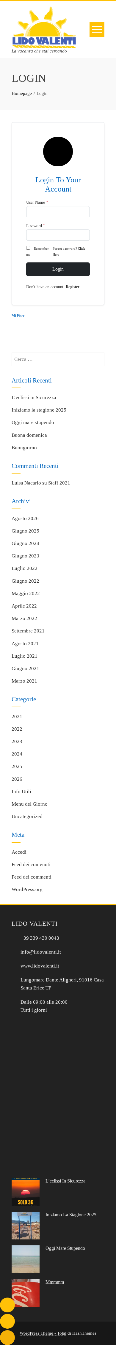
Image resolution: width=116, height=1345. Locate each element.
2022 (17, 729)
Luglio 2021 (24, 656)
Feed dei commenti (31, 877)
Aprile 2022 (24, 606)
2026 (17, 779)
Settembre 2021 (28, 631)
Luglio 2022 (24, 568)
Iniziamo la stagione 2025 (39, 410)
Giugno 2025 (25, 531)
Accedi (19, 852)
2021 (17, 716)
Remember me (37, 251)
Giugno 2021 (25, 668)
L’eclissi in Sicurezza (34, 397)
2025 (17, 766)
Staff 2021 (59, 483)
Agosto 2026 (25, 518)
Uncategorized (27, 816)
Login (58, 269)
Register (72, 287)
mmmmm (55, 1282)
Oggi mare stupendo (33, 422)
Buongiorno (24, 447)
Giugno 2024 (25, 543)
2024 (17, 754)
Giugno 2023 (25, 556)
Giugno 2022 (25, 581)
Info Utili (21, 791)
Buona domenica (29, 435)
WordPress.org (27, 889)
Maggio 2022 (26, 593)
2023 (17, 741)
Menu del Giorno (30, 804)
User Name (37, 202)
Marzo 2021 (24, 681)
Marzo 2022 (24, 618)
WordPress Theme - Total (43, 1333)
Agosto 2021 (25, 643)
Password (35, 226)
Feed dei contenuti (31, 864)
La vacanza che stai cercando (39, 51)
